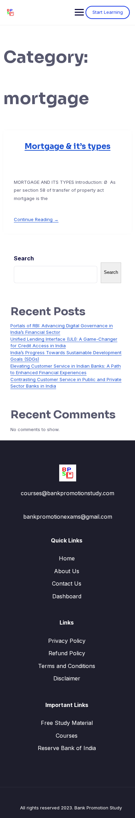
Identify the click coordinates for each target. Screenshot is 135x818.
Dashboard (66, 596)
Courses (67, 735)
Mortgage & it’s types (67, 146)
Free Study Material (67, 722)
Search (24, 258)
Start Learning (107, 12)
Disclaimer (66, 678)
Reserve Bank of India (67, 748)
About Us (66, 571)
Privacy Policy (67, 640)
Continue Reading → (36, 219)
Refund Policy (66, 653)
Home (67, 558)
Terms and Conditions (66, 665)
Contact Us (66, 583)
